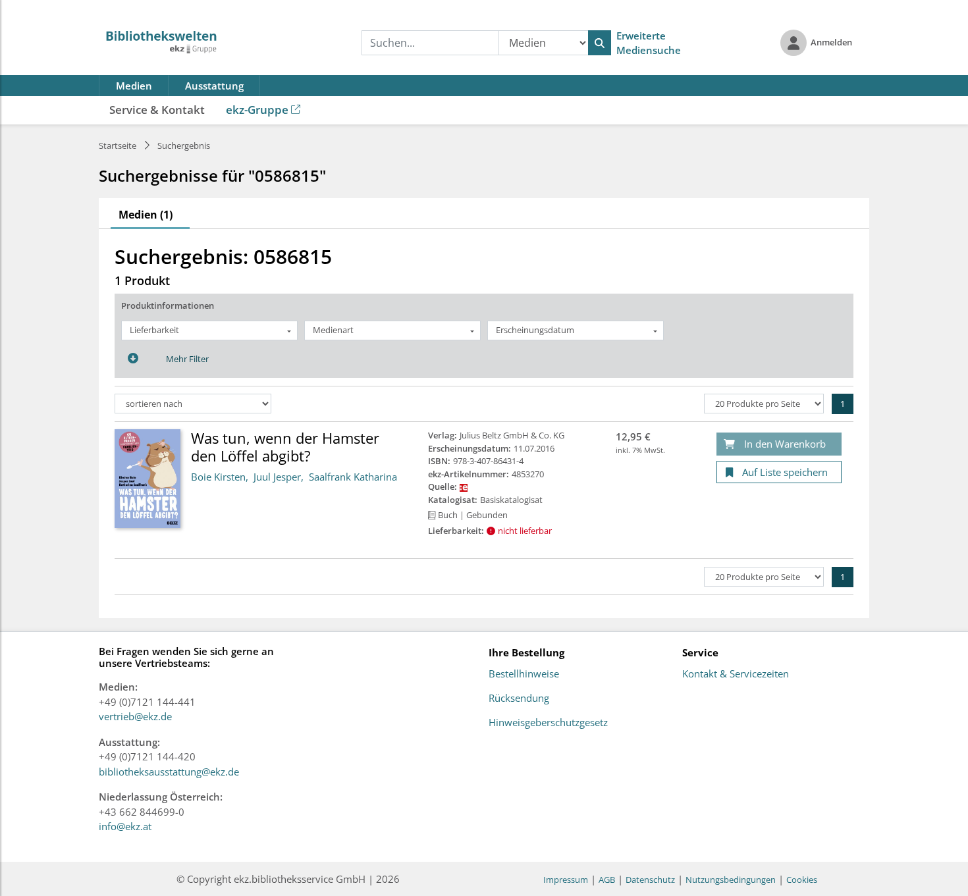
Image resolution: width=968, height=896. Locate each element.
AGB (607, 879)
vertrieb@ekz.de (135, 716)
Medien (134, 85)
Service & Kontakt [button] (157, 109)
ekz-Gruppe (257, 109)
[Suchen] (599, 42)
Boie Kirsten (218, 476)
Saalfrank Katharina (353, 476)
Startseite (117, 145)
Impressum (565, 879)
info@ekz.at (125, 826)
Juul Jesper (277, 476)
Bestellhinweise (524, 674)
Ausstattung (214, 85)
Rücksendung (519, 698)
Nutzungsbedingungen (731, 879)
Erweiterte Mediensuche (648, 43)
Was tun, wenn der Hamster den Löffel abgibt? (285, 446)
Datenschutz (650, 879)
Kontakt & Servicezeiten (735, 674)
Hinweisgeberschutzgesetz (548, 722)
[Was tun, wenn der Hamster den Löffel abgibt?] (147, 478)
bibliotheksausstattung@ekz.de (169, 771)
